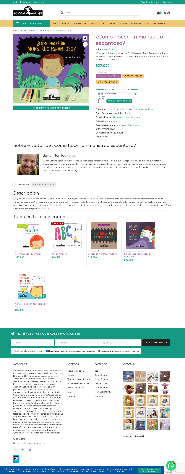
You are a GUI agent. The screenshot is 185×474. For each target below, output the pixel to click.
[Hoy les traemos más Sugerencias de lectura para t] (165, 400)
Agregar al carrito (108, 76)
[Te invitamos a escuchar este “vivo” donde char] (152, 388)
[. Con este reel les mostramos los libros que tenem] (140, 376)
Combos (123, 23)
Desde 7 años (101, 384)
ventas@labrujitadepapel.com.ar (33, 443)
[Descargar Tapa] (85, 44)
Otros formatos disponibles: (110, 113)
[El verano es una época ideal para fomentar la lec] (140, 424)
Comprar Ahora (133, 76)
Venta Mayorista (140, 23)
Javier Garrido (109, 49)
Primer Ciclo (134, 125)
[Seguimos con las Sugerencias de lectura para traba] (128, 412)
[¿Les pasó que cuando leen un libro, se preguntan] (128, 376)
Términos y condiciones (78, 379)
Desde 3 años (26, 30)
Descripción (23, 185)
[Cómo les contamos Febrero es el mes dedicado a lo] (140, 412)
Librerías (71, 396)
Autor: (99, 49)
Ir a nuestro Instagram (132, 436)
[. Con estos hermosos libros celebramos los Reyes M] (165, 424)
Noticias (111, 23)
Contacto (167, 2)
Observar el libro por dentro (52, 108)
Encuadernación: (104, 133)
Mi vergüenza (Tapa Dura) (28, 254)
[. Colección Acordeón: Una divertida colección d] (152, 376)
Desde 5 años (128, 109)
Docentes (96, 23)
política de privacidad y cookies (49, 471)
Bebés (97, 371)
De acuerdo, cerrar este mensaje (149, 470)
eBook (127, 113)
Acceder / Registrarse (151, 2)
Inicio (56, 23)
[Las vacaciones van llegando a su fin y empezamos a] (165, 412)
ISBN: (98, 129)
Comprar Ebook (107, 82)
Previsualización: (104, 117)
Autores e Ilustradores (75, 23)
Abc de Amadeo (59, 254)
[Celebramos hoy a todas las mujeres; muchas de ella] (128, 388)
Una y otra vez (113, 121)
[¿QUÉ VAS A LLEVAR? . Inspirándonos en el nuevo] (128, 400)
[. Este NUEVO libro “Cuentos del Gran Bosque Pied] (152, 424)
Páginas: (100, 137)
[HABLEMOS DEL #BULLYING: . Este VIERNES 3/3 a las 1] (165, 388)
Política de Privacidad (78, 384)
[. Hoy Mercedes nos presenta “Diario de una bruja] (165, 376)
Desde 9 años (101, 388)
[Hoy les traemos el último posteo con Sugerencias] (140, 400)
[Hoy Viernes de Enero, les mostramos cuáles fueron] (128, 424)
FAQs (70, 392)
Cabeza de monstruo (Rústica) (102, 254)
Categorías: (101, 109)
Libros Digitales (160, 23)
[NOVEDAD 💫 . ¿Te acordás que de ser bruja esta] (140, 388)
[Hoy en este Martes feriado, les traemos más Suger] (152, 400)
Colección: (101, 121)
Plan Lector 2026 (144, 109)
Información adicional (43, 185)
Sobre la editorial (75, 371)
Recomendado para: (105, 125)
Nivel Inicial (121, 125)
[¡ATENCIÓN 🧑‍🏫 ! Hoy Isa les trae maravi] (152, 412)
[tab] (22, 184)
